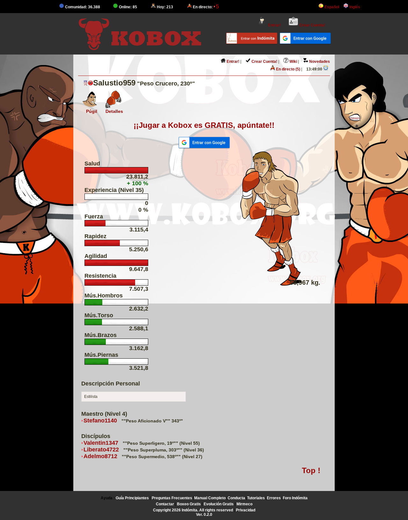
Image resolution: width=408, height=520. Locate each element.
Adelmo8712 (100, 456)
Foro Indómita (295, 498)
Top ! (311, 470)
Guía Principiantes (132, 498)
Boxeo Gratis (189, 504)
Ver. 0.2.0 (204, 514)
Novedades (319, 61)
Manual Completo (210, 498)
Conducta (236, 498)
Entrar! (274, 25)
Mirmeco (244, 504)
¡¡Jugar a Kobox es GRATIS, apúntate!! (204, 125)
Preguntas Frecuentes (172, 498)
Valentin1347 (101, 443)
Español (331, 7)
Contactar (165, 504)
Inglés (354, 7)
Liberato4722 (101, 449)
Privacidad (245, 510)
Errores (274, 498)
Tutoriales (256, 498)
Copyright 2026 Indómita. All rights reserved (193, 510)
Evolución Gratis (219, 504)
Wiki (292, 61)
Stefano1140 (100, 420)
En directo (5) (287, 69)
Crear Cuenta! (311, 25)
